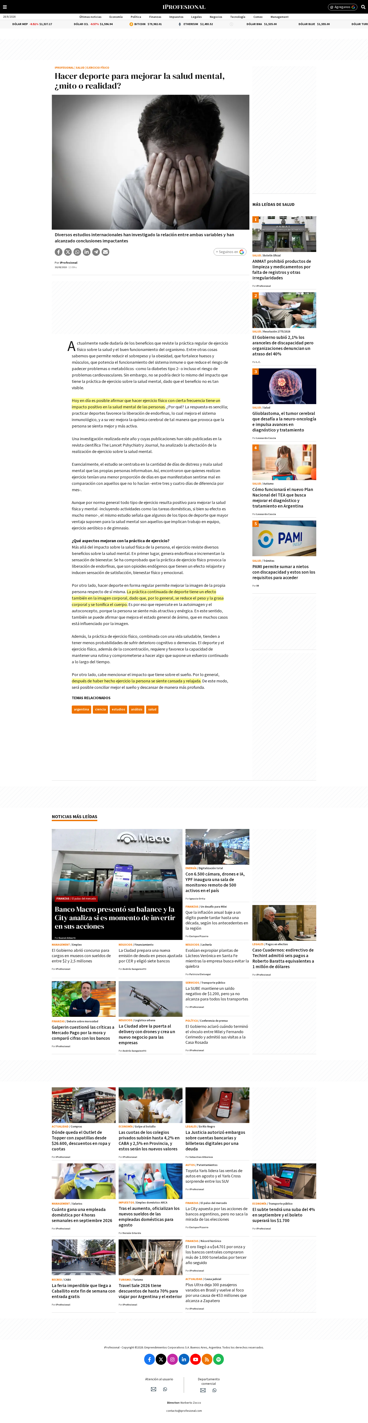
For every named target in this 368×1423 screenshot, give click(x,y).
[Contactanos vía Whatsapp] (165, 1389)
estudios (118, 709)
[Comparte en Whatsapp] (77, 252)
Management (280, 17)
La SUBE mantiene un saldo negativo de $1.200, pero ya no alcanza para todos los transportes (216, 994)
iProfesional (64, 68)
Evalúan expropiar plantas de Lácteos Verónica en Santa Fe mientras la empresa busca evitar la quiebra (217, 958)
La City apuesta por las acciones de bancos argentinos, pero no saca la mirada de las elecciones (216, 1214)
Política (136, 17)
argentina (81, 709)
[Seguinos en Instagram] (172, 1359)
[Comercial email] (203, 1390)
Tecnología (237, 17)
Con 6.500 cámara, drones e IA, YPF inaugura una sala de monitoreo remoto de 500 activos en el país (215, 882)
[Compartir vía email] (105, 252)
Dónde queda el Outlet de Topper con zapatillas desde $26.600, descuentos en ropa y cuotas (81, 1141)
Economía (116, 17)
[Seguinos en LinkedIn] (184, 1359)
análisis (136, 709)
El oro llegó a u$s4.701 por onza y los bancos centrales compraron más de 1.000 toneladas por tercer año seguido (215, 1255)
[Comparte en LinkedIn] (87, 252)
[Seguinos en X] (161, 1359)
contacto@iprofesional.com (184, 1411)
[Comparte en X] (68, 252)
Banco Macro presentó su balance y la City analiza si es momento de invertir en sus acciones (115, 917)
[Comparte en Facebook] (58, 252)
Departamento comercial (209, 1381)
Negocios (216, 17)
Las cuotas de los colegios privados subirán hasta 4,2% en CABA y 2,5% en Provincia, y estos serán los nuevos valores (149, 1141)
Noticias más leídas (74, 817)
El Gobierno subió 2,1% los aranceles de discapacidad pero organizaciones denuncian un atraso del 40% (282, 346)
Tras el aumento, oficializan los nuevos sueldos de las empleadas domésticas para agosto (149, 1217)
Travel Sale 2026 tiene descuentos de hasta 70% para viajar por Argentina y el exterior (150, 1291)
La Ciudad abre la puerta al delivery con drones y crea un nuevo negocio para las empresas (147, 1034)
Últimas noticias (90, 17)
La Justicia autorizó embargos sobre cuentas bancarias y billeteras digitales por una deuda (215, 1141)
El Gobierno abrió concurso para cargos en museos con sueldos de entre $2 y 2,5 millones (81, 956)
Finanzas (155, 17)
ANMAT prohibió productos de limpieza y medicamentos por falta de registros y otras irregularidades (281, 270)
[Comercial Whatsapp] (214, 1390)
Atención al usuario (159, 1379)
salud (152, 709)
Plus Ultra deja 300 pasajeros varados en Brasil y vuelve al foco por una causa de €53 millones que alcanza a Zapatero (216, 1293)
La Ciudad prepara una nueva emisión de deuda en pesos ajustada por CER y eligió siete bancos (150, 956)
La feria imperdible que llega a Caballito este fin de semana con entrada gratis (83, 1291)
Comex (258, 17)
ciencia (100, 709)
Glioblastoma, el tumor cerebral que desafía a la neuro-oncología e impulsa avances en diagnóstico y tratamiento (284, 422)
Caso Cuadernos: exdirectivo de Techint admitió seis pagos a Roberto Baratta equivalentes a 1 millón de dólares (283, 958)
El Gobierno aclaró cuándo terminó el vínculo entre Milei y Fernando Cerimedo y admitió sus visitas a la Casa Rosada (216, 1034)
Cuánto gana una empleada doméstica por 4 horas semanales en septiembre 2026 (82, 1215)
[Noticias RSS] (207, 1359)
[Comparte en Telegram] (96, 252)
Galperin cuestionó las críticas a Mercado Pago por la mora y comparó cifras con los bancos (83, 1032)
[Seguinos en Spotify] (218, 1359)
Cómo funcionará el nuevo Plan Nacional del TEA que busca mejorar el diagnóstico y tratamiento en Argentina (282, 498)
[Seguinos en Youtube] (195, 1359)
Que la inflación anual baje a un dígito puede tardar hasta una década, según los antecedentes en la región (216, 920)
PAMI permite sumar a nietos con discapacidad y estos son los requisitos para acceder (283, 572)
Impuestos (176, 17)
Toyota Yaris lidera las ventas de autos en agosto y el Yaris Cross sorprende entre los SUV (213, 1176)
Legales (196, 17)
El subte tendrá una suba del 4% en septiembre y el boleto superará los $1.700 (283, 1215)
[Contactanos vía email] (153, 1389)
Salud (80, 68)
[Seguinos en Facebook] (149, 1359)
